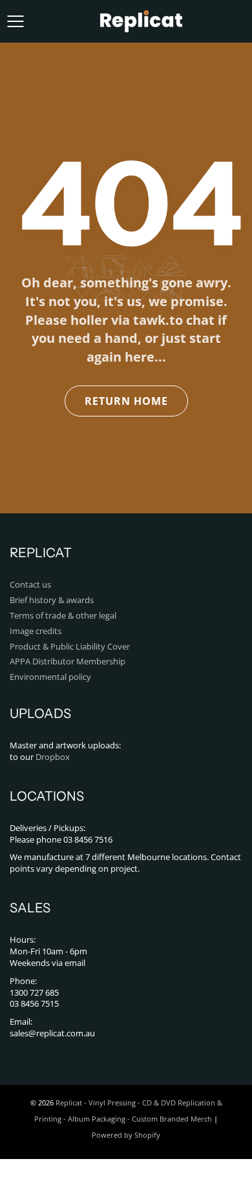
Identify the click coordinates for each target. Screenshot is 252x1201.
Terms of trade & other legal (63, 615)
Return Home (126, 401)
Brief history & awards (52, 600)
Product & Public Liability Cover (70, 646)
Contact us (30, 584)
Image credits (35, 631)
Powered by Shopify (126, 1135)
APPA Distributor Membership (67, 661)
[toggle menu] (15, 21)
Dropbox (53, 757)
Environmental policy (50, 677)
